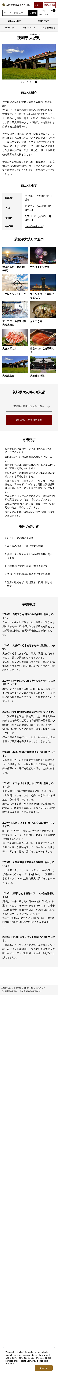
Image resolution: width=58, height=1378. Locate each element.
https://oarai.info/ (34, 226)
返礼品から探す (14, 21)
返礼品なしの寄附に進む (29, 420)
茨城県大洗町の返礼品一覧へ (29, 406)
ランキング (9, 28)
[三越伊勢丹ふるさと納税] (16, 5)
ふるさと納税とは (48, 28)
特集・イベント (29, 28)
